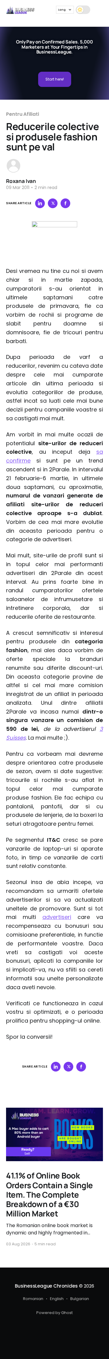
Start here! (54, 79)
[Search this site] (97, 9)
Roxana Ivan (21, 180)
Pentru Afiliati (22, 114)
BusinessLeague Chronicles (46, 1286)
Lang (62, 10)
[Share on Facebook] (65, 203)
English (57, 1299)
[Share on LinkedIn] (40, 203)
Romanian (33, 1299)
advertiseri (56, 917)
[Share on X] (52, 203)
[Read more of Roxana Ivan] (13, 165)
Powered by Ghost (54, 1313)
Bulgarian (79, 1299)
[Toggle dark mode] (83, 9)
